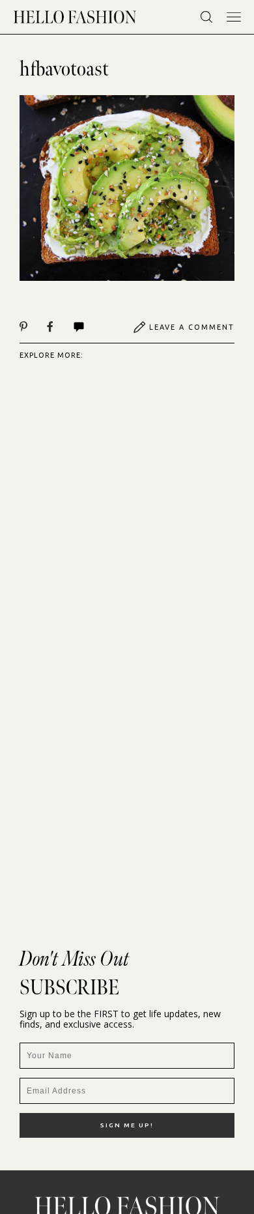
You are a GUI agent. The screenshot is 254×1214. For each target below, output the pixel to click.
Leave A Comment (191, 327)
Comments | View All (92, 327)
